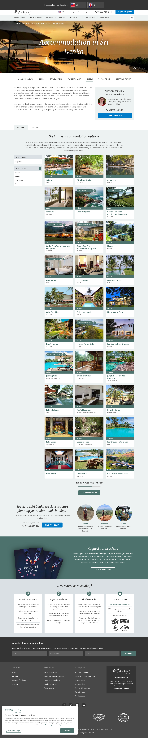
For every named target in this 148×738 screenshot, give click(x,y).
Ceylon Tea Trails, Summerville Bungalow (86, 247)
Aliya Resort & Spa (84, 180)
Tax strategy (80, 692)
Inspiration (60, 18)
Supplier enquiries (50, 684)
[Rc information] (95, 190)
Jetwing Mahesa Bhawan (118, 344)
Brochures (104, 18)
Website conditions (82, 672)
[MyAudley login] (74, 12)
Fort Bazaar (51, 280)
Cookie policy (80, 684)
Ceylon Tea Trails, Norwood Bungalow (58, 247)
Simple (17, 172)
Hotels (90, 79)
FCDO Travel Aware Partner (120, 604)
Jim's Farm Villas (84, 376)
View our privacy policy (53, 725)
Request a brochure (102, 570)
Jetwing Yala (51, 376)
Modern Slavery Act (82, 688)
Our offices (16, 672)
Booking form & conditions (85, 676)
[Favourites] (69, 12)
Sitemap (15, 684)
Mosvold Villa (52, 473)
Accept (67, 731)
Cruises (49, 18)
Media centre (80, 696)
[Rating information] (40, 168)
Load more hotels (89, 493)
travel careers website (121, 688)
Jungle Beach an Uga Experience (116, 377)
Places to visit (74, 79)
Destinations (19, 18)
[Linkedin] (84, 705)
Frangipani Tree (114, 280)
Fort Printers (82, 280)
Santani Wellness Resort (117, 473)
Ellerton (110, 246)
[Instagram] (71, 705)
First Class (19, 180)
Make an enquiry (115, 116)
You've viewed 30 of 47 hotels (89, 483)
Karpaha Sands (113, 410)
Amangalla (111, 180)
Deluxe (17, 184)
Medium (18, 176)
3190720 (91, 733)
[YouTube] (77, 705)
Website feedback (19, 680)
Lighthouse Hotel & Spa (117, 442)
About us (73, 18)
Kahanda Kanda (52, 410)
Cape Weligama (83, 212)
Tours (41, 79)
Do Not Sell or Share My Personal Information (14, 731)
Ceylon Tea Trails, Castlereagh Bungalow (117, 213)
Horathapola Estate (116, 312)
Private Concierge (90, 18)
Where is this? (139, 68)
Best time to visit (123, 79)
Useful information (50, 672)
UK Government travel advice (55, 676)
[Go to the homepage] (23, 11)
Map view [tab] (35, 127)
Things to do (104, 79)
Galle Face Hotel (53, 312)
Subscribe (128, 653)
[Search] (132, 18)
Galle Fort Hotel (84, 312)
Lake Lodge (51, 442)
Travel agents (49, 688)
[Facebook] (64, 705)
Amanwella (51, 212)
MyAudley (16, 676)
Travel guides (56, 79)
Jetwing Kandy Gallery (86, 344)
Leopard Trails (83, 442)
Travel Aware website (52, 680)
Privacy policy (80, 680)
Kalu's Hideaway (84, 410)
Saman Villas (82, 473)
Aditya (49, 180)
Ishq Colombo (52, 344)
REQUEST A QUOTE (125, 12)
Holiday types (36, 18)
